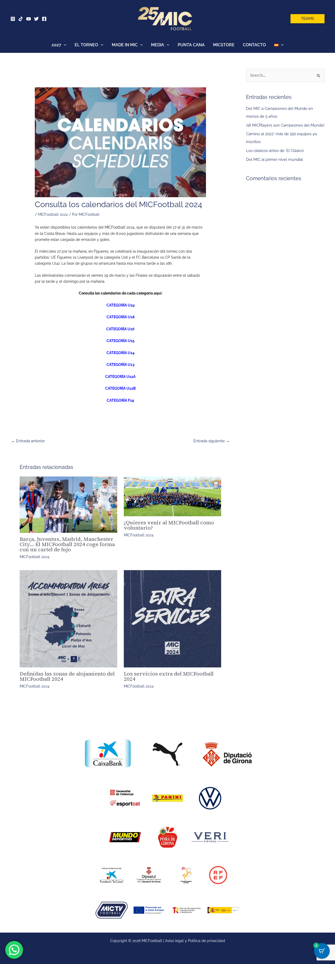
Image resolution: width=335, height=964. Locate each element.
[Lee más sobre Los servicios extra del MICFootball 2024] (172, 619)
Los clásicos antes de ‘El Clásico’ (275, 150)
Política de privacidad (206, 941)
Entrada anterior (28, 441)
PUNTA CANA (191, 44)
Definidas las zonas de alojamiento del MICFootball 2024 (67, 676)
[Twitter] (36, 18)
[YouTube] (28, 18)
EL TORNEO (86, 44)
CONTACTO (254, 44)
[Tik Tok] (20, 18)
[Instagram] (12, 18)
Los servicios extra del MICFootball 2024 (169, 676)
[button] (308, 18)
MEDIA (157, 44)
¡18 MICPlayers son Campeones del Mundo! (285, 125)
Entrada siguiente (211, 441)
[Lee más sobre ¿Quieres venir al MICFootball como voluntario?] (172, 496)
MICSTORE (223, 44)
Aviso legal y (176, 941)
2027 (56, 44)
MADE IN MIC (125, 44)
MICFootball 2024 (53, 214)
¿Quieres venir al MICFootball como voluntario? (169, 525)
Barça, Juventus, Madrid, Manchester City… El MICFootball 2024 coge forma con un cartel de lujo (67, 544)
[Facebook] (44, 18)
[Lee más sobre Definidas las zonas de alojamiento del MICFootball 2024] (68, 619)
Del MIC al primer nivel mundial (274, 159)
